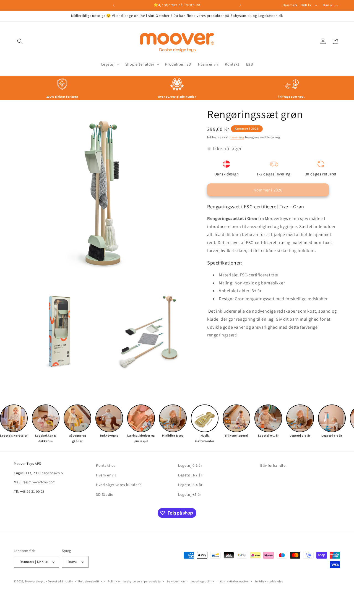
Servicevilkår (175, 581)
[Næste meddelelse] (240, 5)
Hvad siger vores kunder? (118, 484)
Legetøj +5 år (189, 494)
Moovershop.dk (36, 581)
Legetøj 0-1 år (190, 465)
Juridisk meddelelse (268, 581)
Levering (237, 137)
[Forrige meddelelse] (114, 5)
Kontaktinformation (234, 581)
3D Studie (104, 494)
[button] (20, 41)
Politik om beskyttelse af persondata (134, 581)
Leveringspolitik (202, 581)
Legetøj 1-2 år (190, 475)
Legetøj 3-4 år (190, 484)
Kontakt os (106, 465)
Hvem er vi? (106, 475)
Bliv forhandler (273, 465)
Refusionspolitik (90, 581)
